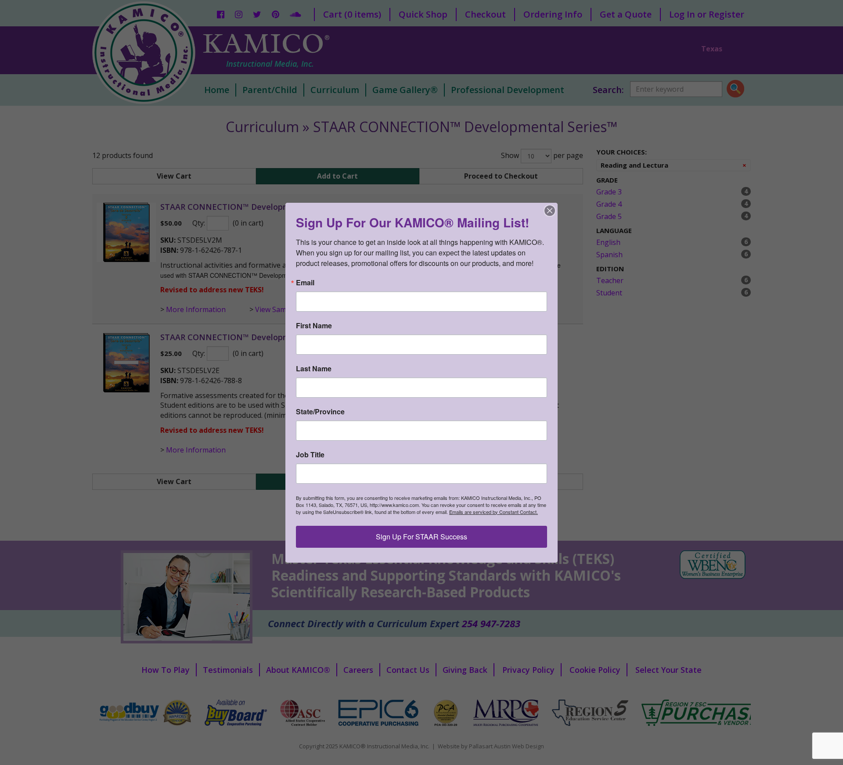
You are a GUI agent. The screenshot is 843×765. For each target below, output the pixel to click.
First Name (314, 325)
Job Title (310, 454)
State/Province (320, 411)
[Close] (549, 210)
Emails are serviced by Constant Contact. (493, 511)
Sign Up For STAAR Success (421, 537)
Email (305, 282)
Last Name (313, 368)
